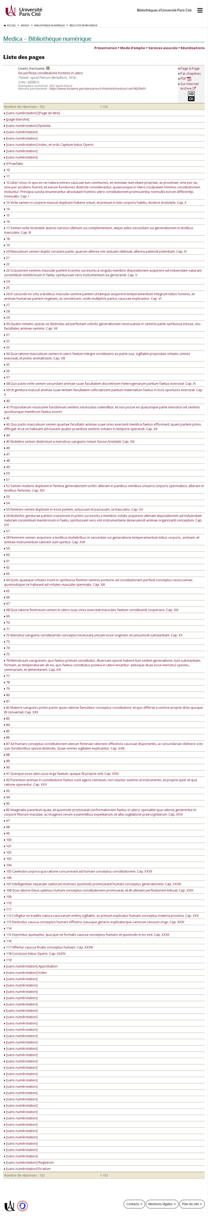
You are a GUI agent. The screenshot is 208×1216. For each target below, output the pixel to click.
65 (7, 591)
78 (7, 682)
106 (8, 877)
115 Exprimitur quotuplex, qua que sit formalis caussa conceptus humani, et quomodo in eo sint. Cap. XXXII (87, 934)
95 (7, 803)
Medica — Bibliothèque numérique (47, 38)
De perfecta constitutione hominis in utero (50, 73)
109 (8, 896)
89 (7, 761)
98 (7, 827)
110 (8, 903)
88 (7, 754)
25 (7, 287)
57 (7, 531)
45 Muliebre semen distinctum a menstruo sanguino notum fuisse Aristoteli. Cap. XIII (69, 441)
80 (7, 695)
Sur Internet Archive (189, 86)
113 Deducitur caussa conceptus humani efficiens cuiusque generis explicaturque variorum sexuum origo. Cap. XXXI (94, 922)
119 (8, 960)
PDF (183, 78)
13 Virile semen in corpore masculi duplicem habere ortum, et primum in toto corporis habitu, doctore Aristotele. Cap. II (95, 202)
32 (7, 341)
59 (7, 548)
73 (7, 641)
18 (7, 238)
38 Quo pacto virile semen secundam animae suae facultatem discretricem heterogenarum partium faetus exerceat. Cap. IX (100, 383)
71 (7, 628)
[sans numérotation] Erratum (27, 1168)
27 (7, 304)
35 (7, 364)
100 (8, 839)
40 (7, 400)
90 (7, 767)
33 (7, 347)
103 (8, 858)
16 (7, 221)
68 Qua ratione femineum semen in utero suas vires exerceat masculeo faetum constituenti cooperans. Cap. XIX (92, 609)
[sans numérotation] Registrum (29, 1162)
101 (8, 846)
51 (7, 479)
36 (7, 371)
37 (7, 377)
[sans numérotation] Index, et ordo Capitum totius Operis (49, 144)
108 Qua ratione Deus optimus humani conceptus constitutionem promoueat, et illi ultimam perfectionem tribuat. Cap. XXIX (99, 890)
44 (7, 435)
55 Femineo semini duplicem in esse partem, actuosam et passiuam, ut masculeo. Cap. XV (74, 509)
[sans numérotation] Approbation (31, 966)
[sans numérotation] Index (26, 972)
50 (7, 473)
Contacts (132, 1204)
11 (7, 176)
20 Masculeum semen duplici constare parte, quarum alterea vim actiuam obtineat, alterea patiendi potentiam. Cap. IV (96, 251)
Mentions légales (160, 1204)
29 (7, 317)
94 (7, 797)
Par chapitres (190, 73)
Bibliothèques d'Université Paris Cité (164, 10)
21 (7, 257)
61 (7, 561)
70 (7, 622)
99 (7, 833)
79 (7, 688)
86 (7, 737)
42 (7, 418)
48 (7, 460)
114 (8, 928)
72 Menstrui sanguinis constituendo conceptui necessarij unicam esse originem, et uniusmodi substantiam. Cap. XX (94, 635)
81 (7, 701)
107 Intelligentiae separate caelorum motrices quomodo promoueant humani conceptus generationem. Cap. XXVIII (93, 884)
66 (7, 597)
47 (7, 454)
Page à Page (190, 68)
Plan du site (190, 1204)
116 (8, 941)
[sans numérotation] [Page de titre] (32, 113)
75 (7, 654)
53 (7, 496)
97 (7, 820)
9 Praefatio (14, 163)
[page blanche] (17, 119)
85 (7, 731)
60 (7, 554)
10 (7, 170)
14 (7, 209)
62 (7, 567)
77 (7, 676)
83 (7, 718)
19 (7, 245)
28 (7, 311)
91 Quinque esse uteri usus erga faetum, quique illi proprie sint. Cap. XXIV (62, 773)
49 (7, 466)
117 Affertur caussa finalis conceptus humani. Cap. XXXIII (49, 947)
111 (8, 909)
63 (7, 573)
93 (7, 790)
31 (7, 334)
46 (7, 447)
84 (7, 724)
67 (7, 603)
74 (7, 647)
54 (7, 503)
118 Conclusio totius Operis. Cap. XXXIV (35, 953)
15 (7, 215)
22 (7, 264)
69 (7, 616)
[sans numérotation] (21, 132)
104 (8, 865)
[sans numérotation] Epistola (27, 125)
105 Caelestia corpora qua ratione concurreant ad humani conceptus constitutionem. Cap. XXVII (78, 871)
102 (8, 852)
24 (7, 281)
